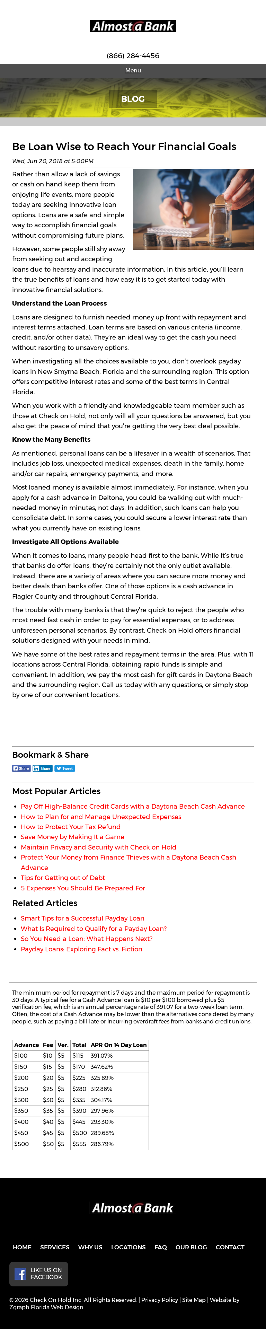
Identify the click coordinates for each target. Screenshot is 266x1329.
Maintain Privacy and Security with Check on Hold (99, 847)
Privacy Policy (159, 1300)
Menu (133, 70)
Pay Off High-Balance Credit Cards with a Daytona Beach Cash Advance (133, 806)
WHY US (90, 1247)
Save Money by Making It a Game (72, 837)
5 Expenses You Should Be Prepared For (83, 888)
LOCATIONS (128, 1247)
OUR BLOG (191, 1247)
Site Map (194, 1300)
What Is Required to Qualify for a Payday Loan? (94, 929)
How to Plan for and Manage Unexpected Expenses (101, 817)
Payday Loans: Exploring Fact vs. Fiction (81, 949)
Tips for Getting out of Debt (63, 878)
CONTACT (230, 1247)
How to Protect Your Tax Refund (71, 827)
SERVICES (55, 1247)
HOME (22, 1247)
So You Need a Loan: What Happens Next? (86, 939)
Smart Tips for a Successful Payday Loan (82, 918)
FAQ (160, 1247)
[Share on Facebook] (21, 771)
